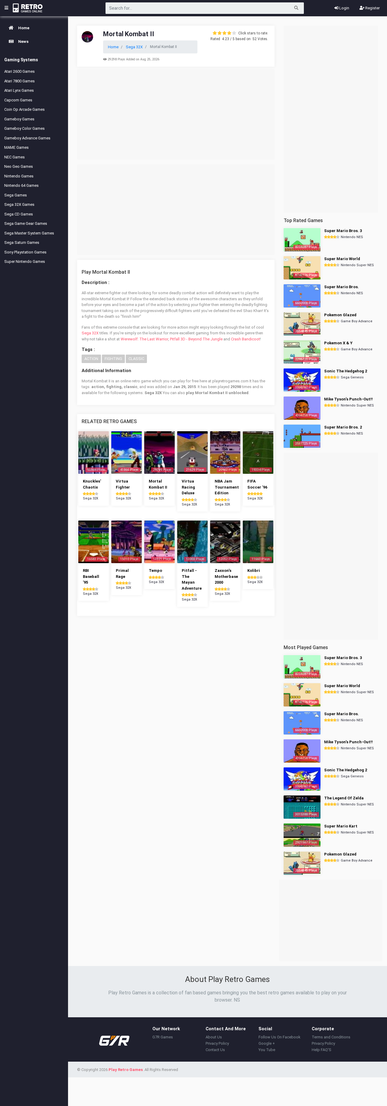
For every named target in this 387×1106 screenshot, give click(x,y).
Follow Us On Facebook (280, 1037)
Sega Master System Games (29, 233)
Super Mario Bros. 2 (343, 427)
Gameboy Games (19, 119)
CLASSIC (136, 358)
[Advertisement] (176, 114)
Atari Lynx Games (19, 90)
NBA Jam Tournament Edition (227, 487)
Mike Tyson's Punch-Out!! (348, 399)
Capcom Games (18, 100)
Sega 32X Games (19, 204)
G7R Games (162, 1037)
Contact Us (215, 1049)
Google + (267, 1043)
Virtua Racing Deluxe (188, 487)
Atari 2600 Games (19, 71)
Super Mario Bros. (341, 287)
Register (372, 8)
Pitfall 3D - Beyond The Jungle (196, 339)
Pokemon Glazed (340, 315)
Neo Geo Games (18, 166)
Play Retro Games (126, 1069)
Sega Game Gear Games (25, 223)
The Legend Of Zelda (344, 798)
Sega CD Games (18, 214)
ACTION (91, 358)
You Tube (267, 1049)
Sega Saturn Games (21, 242)
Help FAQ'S (321, 1049)
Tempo (155, 570)
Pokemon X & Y (338, 343)
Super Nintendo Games (24, 261)
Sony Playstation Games (25, 252)
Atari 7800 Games (19, 81)
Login (343, 8)
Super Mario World (342, 259)
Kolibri (253, 570)
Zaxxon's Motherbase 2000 (226, 576)
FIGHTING (113, 358)
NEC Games (14, 157)
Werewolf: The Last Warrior (144, 339)
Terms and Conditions (331, 1037)
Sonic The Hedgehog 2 (345, 371)
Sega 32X (90, 333)
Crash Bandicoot (245, 339)
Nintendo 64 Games (21, 185)
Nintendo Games (19, 176)
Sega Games (15, 195)
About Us (214, 1037)
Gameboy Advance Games (27, 138)
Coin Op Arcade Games (24, 109)
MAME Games (16, 147)
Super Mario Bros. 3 (343, 230)
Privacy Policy (217, 1043)
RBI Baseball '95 (91, 576)
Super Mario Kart (340, 826)
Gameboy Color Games (24, 128)
